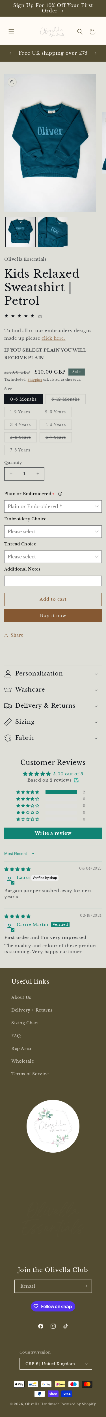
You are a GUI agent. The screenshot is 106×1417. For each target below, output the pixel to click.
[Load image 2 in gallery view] (53, 232)
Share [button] (17, 635)
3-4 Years (23, 426)
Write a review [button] (53, 833)
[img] (17, 869)
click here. (54, 338)
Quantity (13, 462)
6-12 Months (68, 400)
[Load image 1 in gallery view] (20, 232)
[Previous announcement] (10, 53)
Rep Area (21, 1048)
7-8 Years (23, 451)
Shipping (35, 379)
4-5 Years (59, 426)
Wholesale (22, 1061)
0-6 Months (23, 399)
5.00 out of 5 (68, 774)
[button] (11, 31)
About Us (21, 997)
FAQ (16, 1035)
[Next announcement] (95, 53)
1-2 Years (23, 413)
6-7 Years (59, 438)
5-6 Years (23, 438)
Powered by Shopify (78, 1404)
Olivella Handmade (42, 1404)
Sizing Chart (25, 1022)
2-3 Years (58, 413)
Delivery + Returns (32, 1010)
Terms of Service (30, 1073)
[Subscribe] (85, 1286)
